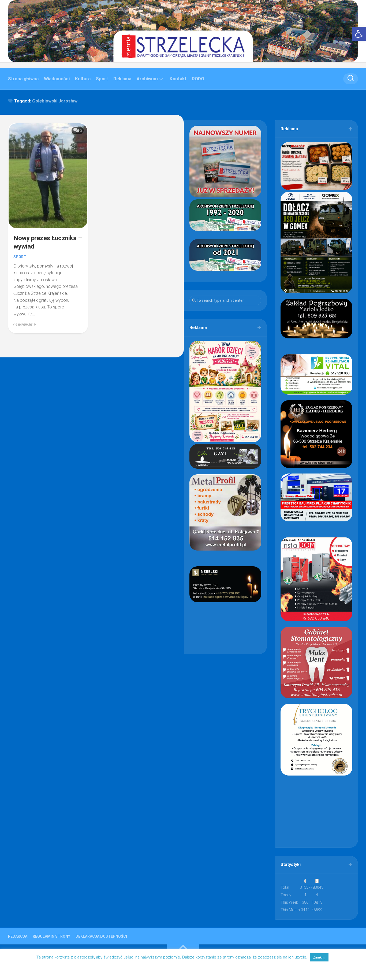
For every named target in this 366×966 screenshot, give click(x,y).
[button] (359, 34)
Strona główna (23, 78)
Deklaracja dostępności (101, 936)
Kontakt (178, 78)
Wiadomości (57, 78)
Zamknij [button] (319, 957)
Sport (102, 78)
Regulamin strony (51, 936)
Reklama (122, 78)
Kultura (83, 78)
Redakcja (17, 936)
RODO (198, 78)
